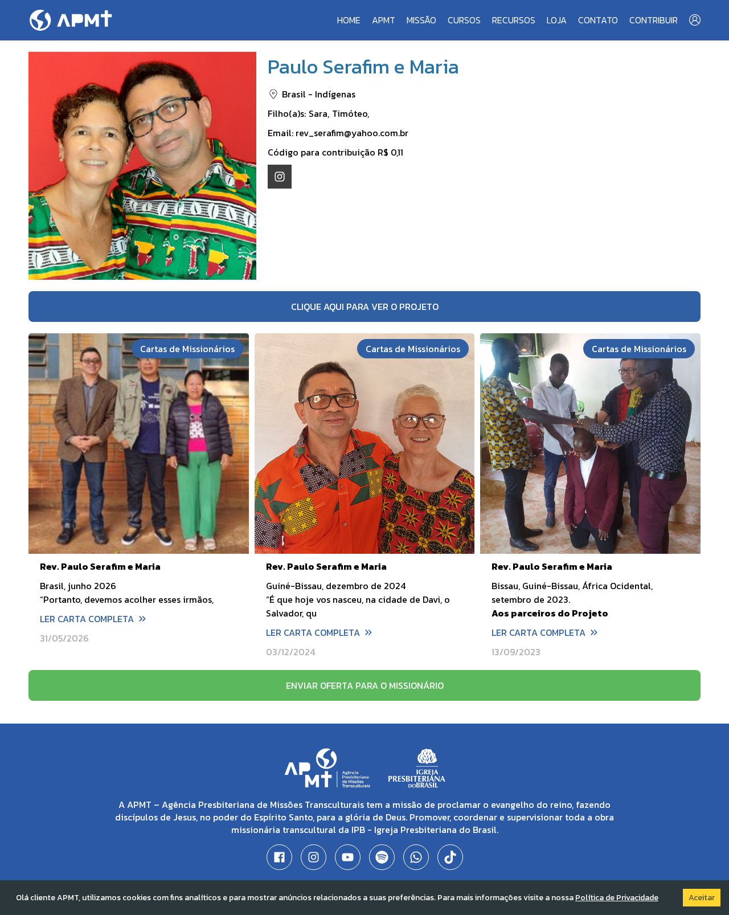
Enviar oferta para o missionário (365, 685)
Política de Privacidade (616, 898)
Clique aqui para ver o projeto (365, 306)
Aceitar (702, 898)
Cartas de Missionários (187, 349)
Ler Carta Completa (87, 619)
